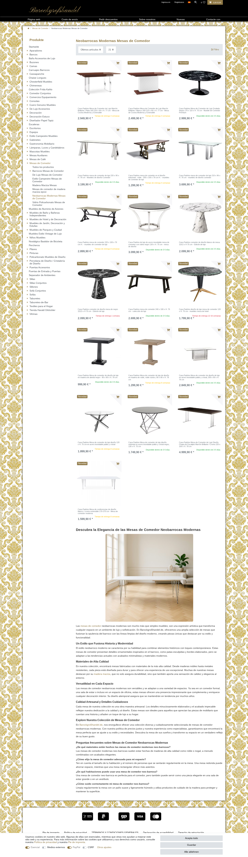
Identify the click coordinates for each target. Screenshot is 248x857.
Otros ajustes (104, 847)
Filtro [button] (216, 49)
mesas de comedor (90, 626)
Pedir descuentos (108, 19)
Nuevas (181, 19)
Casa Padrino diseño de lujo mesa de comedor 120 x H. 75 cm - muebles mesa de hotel (200, 310)
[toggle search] (195, 2)
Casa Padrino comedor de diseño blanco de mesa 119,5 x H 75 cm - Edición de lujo (199, 243)
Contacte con (213, 19)
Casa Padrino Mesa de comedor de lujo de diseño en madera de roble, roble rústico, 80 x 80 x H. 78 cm (148, 377)
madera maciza (102, 674)
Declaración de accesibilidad (158, 832)
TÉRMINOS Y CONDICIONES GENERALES (115, 832)
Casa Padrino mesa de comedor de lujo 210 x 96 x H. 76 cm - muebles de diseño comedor (199, 176)
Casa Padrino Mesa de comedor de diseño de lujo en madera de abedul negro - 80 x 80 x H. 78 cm (98, 376)
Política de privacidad (75, 832)
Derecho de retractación (191, 832)
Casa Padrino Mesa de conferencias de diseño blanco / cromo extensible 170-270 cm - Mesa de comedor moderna (98, 511)
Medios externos (56, 847)
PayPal (76, 847)
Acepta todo (191, 838)
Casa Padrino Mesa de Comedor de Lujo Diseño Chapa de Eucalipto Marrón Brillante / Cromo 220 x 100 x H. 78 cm (199, 444)
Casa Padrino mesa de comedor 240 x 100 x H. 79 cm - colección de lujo (149, 310)
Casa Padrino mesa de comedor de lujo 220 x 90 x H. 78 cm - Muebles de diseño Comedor (98, 176)
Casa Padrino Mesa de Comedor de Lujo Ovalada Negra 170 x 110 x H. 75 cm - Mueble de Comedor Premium (199, 110)
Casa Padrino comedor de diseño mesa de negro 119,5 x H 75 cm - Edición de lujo (98, 310)
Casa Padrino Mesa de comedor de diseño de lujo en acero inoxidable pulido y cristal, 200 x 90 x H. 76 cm (199, 377)
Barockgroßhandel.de (91, 724)
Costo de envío (70, 19)
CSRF (91, 847)
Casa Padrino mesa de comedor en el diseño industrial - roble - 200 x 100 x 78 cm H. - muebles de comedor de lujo (148, 177)
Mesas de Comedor (40, 28)
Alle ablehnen (191, 851)
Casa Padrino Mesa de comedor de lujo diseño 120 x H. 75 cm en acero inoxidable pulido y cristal (98, 443)
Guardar (191, 845)
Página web (34, 19)
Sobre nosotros (147, 19)
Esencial (35, 847)
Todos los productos (43, 167)
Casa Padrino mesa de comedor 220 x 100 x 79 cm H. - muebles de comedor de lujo (97, 243)
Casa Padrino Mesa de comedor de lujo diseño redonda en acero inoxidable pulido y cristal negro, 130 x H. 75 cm (148, 444)
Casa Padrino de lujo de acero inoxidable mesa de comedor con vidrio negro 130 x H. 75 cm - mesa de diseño (148, 244)
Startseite (34, 46)
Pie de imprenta (51, 832)
